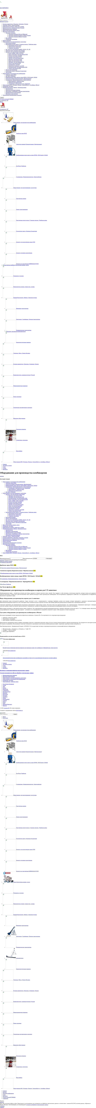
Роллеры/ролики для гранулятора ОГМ (17, 67)
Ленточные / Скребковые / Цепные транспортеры (17, 91)
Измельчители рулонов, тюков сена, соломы (13, 26)
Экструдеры (8, 72)
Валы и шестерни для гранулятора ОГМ (18, 54)
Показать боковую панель (6, 561)
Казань (4, 687)
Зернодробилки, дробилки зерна (16, 81)
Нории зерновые (7, 40)
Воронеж (5, 693)
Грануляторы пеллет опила (14, 45)
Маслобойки (9, 38)
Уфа (4, 686)
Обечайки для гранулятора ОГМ (16, 62)
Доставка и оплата (7, 664)
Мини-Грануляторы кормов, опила (11, 30)
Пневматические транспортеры (13, 92)
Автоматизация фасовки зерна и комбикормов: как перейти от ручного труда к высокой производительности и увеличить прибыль (30, 657)
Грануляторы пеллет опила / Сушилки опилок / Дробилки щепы (21, 44)
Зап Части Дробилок (10, 76)
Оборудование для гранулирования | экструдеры (14, 41)
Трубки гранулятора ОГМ (14, 68)
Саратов (5, 700)
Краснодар (5, 689)
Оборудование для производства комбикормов (14, 73)
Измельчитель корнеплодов (15, 82)
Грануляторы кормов (11, 43)
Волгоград (5, 694)
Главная (2, 559)
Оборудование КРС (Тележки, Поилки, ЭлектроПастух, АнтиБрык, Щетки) (21, 85)
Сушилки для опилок (13, 48)
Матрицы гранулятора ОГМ (15, 59)
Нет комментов (11, 650)
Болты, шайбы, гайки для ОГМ (15, 53)
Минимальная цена (4, 558)
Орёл (4, 703)
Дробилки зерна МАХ (11, 74)
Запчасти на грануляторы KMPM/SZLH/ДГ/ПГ (27, 263)
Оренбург (5, 696)
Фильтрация (49, 558)
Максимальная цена (27, 558)
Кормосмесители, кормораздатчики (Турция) (13, 27)
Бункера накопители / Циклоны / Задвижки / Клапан (15, 24)
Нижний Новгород (7, 704)
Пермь (4, 698)
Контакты (5, 668)
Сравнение (5, 1098)
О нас (4, 665)
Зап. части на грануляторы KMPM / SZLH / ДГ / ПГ (18, 49)
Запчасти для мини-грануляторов (24, 253)
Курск (4, 701)
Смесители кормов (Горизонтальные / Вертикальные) (18, 78)
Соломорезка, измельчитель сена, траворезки (19, 83)
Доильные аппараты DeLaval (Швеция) (17, 34)
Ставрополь (6, 690)
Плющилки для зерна (8, 86)
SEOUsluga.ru (19, 710)
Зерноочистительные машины (13, 90)
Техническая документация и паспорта (12, 95)
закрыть (2, 476)
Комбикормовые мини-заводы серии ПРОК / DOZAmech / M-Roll (21, 77)
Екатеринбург (6, 699)
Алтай (4, 685)
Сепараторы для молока (11, 39)
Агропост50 (6, 708)
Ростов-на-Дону (6, 691)
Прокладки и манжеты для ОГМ (16, 66)
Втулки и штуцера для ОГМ (15, 55)
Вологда (5, 705)
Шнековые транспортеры (12, 93)
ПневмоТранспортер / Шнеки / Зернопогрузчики (14, 87)
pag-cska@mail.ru (4, 7)
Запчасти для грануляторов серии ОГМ (15, 52)
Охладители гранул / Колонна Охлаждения (16, 71)
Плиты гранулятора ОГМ (14, 63)
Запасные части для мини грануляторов (15, 50)
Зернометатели (9, 88)
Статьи (4, 666)
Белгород (5, 695)
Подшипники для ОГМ (14, 64)
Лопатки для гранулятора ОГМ (15, 58)
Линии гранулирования (11, 69)
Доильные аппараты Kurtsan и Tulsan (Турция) (19, 35)
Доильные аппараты (10, 33)
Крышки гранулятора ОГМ (14, 57)
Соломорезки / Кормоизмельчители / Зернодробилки (18, 79)
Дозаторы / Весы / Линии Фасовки (11, 25)
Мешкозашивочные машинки (10, 29)
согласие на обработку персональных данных (37, 1104)
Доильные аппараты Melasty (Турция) (17, 36)
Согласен (2, 1106)
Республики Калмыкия (8, 684)
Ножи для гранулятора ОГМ (15, 60)
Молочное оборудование (9, 31)
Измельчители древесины (14, 46)
